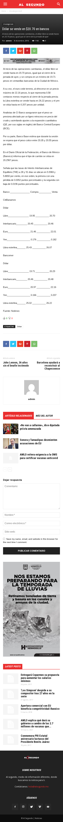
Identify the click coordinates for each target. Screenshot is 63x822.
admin (9, 41)
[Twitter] (31, 807)
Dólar (19, 326)
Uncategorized (15, 11)
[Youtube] (48, 807)
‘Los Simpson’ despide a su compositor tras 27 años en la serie (37, 693)
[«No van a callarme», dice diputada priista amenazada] (10, 429)
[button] (58, 4)
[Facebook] (15, 807)
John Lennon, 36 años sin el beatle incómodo (16, 364)
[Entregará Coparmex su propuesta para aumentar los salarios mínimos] (10, 678)
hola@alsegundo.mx (38, 786)
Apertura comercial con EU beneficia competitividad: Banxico (40, 707)
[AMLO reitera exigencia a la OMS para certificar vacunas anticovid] (10, 458)
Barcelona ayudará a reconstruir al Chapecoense (48, 365)
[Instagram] (23, 807)
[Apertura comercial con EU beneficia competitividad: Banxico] (10, 709)
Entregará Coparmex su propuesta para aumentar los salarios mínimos (40, 678)
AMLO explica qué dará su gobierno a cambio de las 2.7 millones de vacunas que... (37, 723)
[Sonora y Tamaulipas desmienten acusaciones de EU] (10, 443)
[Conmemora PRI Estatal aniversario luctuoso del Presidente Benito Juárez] (10, 739)
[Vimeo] (40, 807)
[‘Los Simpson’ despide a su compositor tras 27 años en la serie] (10, 694)
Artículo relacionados (18, 415)
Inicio (4, 11)
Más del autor (44, 415)
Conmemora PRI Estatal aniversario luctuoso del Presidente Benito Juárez (35, 738)
